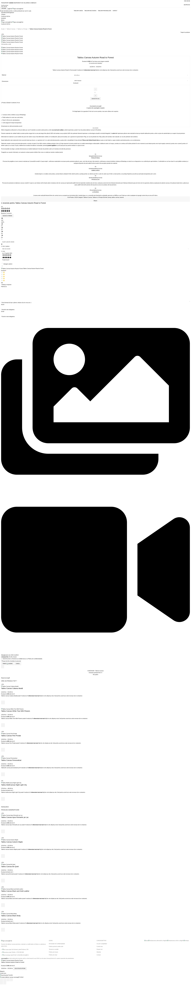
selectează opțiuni (20, 968)
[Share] (4, 979)
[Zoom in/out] (11, 979)
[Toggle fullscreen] (8, 979)
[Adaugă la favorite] (29, 968)
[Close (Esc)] (1, 979)
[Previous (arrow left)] (1, 982)
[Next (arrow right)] (4, 982)
